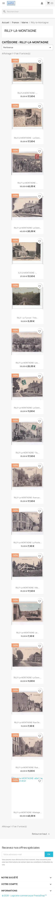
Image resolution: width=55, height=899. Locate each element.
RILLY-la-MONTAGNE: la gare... (27, 228)
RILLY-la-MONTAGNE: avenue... (27, 497)
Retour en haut (41, 834)
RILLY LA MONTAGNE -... (27, 93)
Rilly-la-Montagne (20, 31)
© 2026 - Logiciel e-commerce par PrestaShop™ (24, 895)
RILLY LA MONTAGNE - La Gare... (27, 138)
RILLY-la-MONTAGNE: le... (27, 632)
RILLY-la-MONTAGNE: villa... (27, 587)
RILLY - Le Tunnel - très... (27, 318)
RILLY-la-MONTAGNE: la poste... (28, 542)
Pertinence (27, 47)
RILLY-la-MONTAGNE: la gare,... (27, 677)
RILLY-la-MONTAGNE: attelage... (27, 812)
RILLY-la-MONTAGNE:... (28, 183)
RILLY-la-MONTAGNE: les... (27, 363)
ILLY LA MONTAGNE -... (27, 272)
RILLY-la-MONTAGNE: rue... (28, 767)
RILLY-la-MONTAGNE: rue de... (27, 722)
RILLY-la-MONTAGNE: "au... (27, 452)
